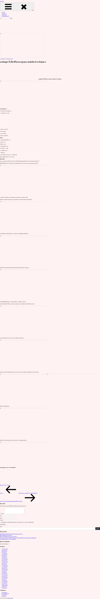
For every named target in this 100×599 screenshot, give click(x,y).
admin (2, 58)
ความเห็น (2, 513)
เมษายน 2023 (4, 578)
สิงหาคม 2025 (4, 551)
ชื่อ (1, 515)
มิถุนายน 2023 (4, 576)
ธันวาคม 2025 (4, 550)
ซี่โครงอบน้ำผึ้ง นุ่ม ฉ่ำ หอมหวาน (6, 535)
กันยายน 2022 (4, 587)
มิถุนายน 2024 (4, 560)
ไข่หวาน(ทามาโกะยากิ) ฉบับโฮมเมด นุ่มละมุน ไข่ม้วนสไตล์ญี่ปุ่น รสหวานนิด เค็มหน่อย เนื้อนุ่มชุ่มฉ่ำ (18, 537)
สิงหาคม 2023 (4, 573)
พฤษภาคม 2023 (5, 577)
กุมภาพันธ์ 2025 (5, 554)
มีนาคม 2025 (4, 552)
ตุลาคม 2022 (4, 586)
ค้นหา (1, 526)
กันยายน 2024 (4, 556)
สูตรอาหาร (4, 13)
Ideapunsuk (2, 1)
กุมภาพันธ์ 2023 (5, 581)
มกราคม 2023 (4, 582)
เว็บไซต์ (1, 520)
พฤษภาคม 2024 (5, 561)
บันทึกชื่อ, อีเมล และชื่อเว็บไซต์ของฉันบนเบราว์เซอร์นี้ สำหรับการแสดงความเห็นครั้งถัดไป (17, 522)
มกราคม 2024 (4, 567)
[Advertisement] (50, 26)
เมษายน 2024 (4, 563)
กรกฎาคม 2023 (5, 574)
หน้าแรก (3, 12)
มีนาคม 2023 (4, 580)
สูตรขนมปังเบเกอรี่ (5, 16)
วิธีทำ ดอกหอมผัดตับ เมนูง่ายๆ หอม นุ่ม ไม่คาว (8, 536)
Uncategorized (4, 592)
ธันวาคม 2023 (4, 568)
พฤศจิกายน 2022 (5, 585)
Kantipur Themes (10, 598)
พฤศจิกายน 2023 (5, 569)
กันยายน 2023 (4, 572)
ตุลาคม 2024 (4, 555)
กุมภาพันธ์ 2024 (5, 565)
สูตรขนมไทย (4, 14)
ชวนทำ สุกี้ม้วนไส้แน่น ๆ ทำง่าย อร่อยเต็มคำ (8, 539)
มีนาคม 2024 (4, 564)
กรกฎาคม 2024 (5, 559)
